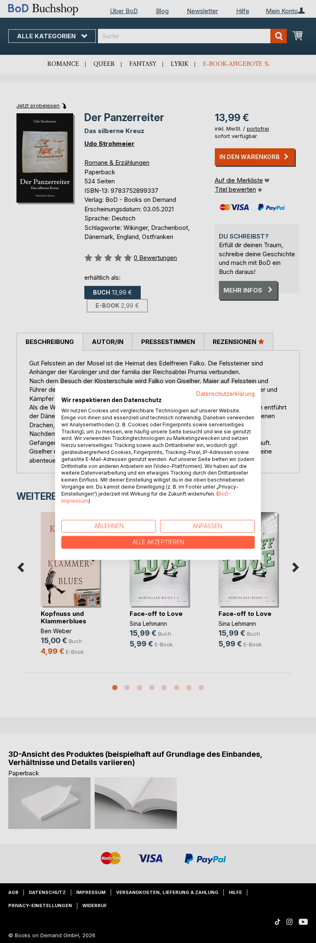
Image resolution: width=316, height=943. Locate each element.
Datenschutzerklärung (225, 393)
